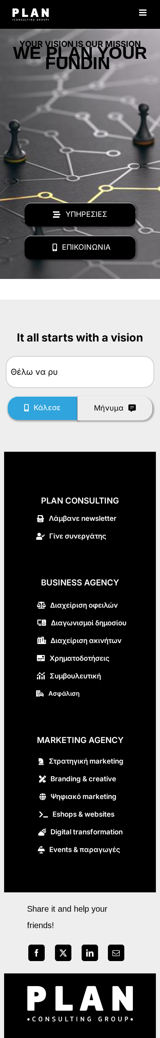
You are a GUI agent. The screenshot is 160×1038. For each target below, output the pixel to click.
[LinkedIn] (89, 955)
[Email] (116, 955)
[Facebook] (36, 955)
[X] (63, 955)
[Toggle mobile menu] (143, 12)
